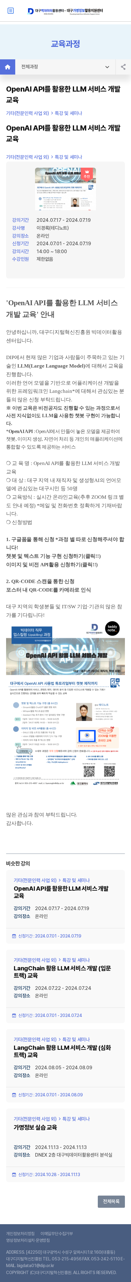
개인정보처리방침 (20, 1233)
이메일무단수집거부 (57, 1233)
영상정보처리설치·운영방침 (28, 1240)
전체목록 (111, 1201)
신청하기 (73, 556)
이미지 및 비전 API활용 (32, 565)
